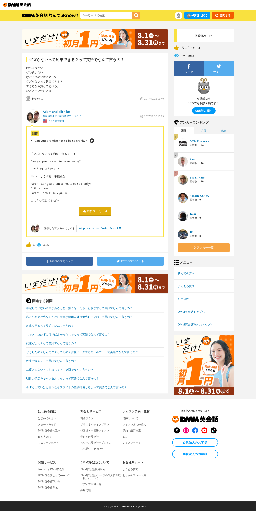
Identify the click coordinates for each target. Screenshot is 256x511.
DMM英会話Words (49, 481)
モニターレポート (48, 442)
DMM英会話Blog (48, 487)
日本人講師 (44, 436)
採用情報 (85, 490)
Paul (192, 159)
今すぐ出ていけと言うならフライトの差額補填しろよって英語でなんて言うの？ (76, 387)
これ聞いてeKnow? (91, 448)
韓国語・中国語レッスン (94, 430)
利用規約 (183, 299)
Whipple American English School (98, 228)
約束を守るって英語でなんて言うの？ (50, 325)
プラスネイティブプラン (94, 424)
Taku (193, 214)
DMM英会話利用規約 (92, 469)
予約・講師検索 (132, 430)
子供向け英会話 (89, 436)
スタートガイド (47, 424)
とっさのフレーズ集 (134, 475)
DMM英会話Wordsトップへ (195, 324)
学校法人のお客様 (195, 454)
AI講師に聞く (199, 15)
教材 (125, 436)
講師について (130, 418)
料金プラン (86, 418)
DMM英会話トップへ (191, 311)
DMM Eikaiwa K (199, 141)
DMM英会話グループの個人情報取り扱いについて (100, 476)
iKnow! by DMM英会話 (51, 469)
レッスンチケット (133, 442)
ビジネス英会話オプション (96, 442)
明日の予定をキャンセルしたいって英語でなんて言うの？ (62, 378)
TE (191, 232)
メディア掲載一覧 (90, 484)
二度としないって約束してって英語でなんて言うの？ (59, 369)
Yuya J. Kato (197, 177)
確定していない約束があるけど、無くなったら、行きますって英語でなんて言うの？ (79, 308)
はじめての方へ (47, 418)
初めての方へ (186, 273)
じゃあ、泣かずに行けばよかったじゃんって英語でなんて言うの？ (68, 334)
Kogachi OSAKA (199, 196)
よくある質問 (186, 286)
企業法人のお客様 (195, 442)
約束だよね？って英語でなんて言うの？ (51, 343)
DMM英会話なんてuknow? (54, 475)
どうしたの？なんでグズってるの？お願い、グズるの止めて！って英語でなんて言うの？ (82, 352)
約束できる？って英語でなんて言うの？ (51, 361)
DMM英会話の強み (49, 430)
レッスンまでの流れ (134, 424)
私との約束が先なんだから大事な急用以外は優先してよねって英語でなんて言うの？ (79, 317)
